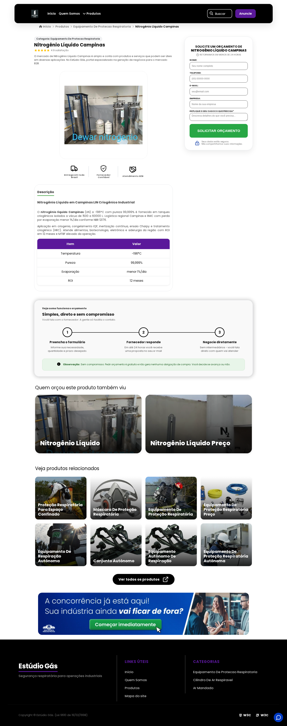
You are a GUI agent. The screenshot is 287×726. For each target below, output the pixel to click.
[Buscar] (211, 13)
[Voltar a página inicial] (34, 13)
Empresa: (195, 98)
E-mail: (194, 85)
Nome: (193, 60)
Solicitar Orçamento (218, 131)
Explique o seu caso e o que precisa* (212, 111)
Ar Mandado (203, 688)
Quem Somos (69, 14)
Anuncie (245, 13)
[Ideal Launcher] (143, 614)
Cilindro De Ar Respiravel (213, 680)
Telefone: (195, 72)
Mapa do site (135, 696)
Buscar (220, 13)
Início (51, 14)
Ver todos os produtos (139, 579)
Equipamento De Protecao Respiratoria (225, 672)
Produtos (93, 14)
